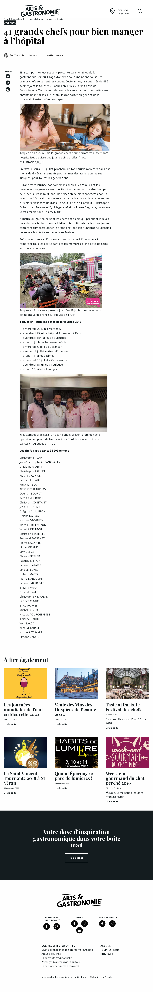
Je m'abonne (76, 857)
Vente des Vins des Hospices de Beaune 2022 (75, 709)
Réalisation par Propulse (101, 977)
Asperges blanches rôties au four (61, 962)
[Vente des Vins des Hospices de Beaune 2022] (76, 683)
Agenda (10, 22)
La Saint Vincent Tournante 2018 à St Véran (24, 778)
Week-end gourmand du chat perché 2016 (125, 778)
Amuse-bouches (51, 953)
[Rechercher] (140, 11)
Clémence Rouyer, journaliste (25, 55)
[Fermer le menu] (8, 11)
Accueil (7, 19)
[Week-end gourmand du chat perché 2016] (127, 752)
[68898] (46, 926)
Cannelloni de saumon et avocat (60, 966)
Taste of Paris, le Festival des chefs (123, 707)
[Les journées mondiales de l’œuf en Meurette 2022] (25, 683)
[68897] (56, 926)
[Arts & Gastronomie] (40, 11)
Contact (106, 954)
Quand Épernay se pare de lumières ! (74, 775)
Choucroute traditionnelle (57, 958)
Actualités (17, 19)
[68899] (79, 930)
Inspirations (110, 950)
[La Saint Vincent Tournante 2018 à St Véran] (25, 752)
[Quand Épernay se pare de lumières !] (76, 752)
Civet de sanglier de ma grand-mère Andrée (67, 949)
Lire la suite (10, 724)
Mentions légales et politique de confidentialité (64, 977)
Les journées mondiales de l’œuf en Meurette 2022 (23, 709)
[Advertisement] (133, 115)
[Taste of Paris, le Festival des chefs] (127, 683)
